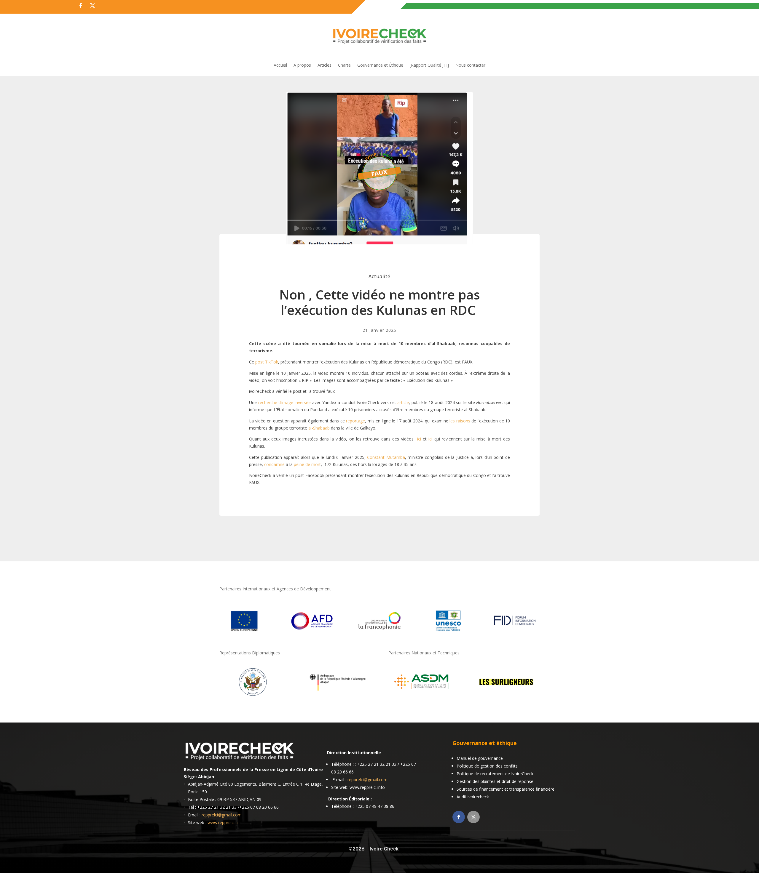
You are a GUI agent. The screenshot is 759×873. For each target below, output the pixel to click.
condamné (274, 464)
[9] (337, 697)
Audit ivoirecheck (473, 797)
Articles (324, 65)
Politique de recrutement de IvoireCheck (495, 773)
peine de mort (307, 464)
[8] (252, 697)
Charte (344, 65)
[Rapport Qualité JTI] (429, 65)
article (403, 402)
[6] (421, 697)
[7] (506, 697)
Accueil (280, 65)
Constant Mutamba (386, 457)
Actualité (379, 276)
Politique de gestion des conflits (487, 766)
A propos (302, 65)
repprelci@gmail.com (222, 815)
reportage (355, 421)
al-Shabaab (319, 428)
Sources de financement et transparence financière (505, 789)
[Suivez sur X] (92, 5)
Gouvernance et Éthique (380, 65)
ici (419, 439)
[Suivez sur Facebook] (80, 5)
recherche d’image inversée (284, 402)
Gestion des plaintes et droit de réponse (495, 781)
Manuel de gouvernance (480, 758)
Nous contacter (470, 65)
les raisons (459, 421)
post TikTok (266, 362)
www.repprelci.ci (223, 822)
